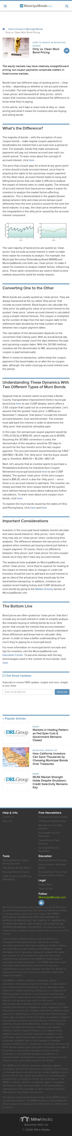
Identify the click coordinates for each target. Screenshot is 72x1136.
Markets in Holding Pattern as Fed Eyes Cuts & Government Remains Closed (50, 735)
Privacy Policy (46, 884)
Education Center (13, 655)
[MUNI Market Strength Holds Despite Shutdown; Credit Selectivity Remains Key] (16, 780)
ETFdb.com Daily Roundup (52, 821)
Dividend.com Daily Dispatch (53, 817)
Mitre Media (36, 1118)
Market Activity (44, 589)
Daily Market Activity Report (17, 868)
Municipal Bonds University (53, 860)
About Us (7, 821)
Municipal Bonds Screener (16, 872)
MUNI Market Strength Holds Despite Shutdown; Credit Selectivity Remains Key (50, 782)
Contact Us (8, 817)
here (31, 160)
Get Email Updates (18, 675)
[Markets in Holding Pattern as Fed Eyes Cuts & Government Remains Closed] (16, 733)
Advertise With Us (36, 1124)
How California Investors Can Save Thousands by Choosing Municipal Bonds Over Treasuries (50, 759)
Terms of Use (46, 888)
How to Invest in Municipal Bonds (25, 29)
